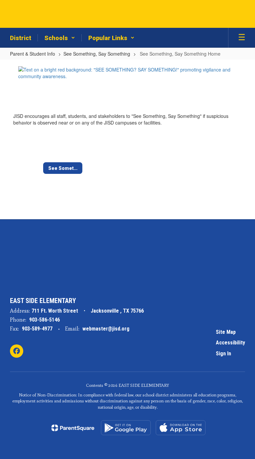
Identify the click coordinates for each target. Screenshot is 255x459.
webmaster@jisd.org (105, 329)
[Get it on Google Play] (126, 427)
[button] (60, 38)
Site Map (226, 332)
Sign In (223, 353)
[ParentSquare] (73, 428)
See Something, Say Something (96, 53)
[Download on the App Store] (181, 427)
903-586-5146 (44, 320)
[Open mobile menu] (241, 38)
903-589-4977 (37, 329)
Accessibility (230, 342)
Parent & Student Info (32, 53)
